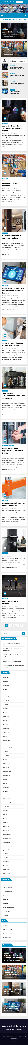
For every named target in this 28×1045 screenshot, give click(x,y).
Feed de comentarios (8, 933)
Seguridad (12, 89)
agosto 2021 (6, 806)
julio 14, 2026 (7, 455)
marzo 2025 (6, 716)
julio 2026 (5, 681)
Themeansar (14, 1038)
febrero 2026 (6, 697)
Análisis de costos (8, 887)
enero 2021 (6, 830)
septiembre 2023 (7, 748)
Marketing (5, 903)
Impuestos (5, 899)
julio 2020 (5, 854)
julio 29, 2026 (7, 348)
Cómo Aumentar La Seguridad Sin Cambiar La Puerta (12, 450)
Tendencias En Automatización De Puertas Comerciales (13, 395)
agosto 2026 (6, 677)
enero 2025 (6, 720)
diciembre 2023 (7, 740)
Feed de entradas (7, 929)
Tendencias (22, 61)
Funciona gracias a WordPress (9, 1036)
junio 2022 (5, 783)
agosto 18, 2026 (8, 36)
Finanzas (5, 895)
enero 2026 (6, 701)
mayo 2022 (6, 787)
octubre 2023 (6, 744)
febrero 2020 (6, 873)
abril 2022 (5, 791)
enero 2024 (6, 736)
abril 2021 (5, 818)
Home (14, 1041)
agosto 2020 (6, 850)
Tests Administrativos (14, 7)
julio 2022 (5, 779)
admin (16, 36)
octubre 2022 (6, 775)
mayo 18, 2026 (7, 508)
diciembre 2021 (7, 799)
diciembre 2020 (7, 834)
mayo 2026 (6, 685)
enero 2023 (6, 767)
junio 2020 (5, 857)
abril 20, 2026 (7, 556)
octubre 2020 (6, 842)
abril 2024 (5, 724)
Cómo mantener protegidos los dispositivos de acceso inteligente (16, 94)
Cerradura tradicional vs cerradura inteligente (17, 84)
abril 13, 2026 (7, 606)
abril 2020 (5, 865)
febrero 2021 (6, 826)
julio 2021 (5, 810)
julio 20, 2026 (7, 401)
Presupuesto (6, 911)
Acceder (5, 925)
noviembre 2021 (7, 803)
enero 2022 (6, 795)
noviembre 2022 (7, 771)
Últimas (5, 61)
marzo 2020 (6, 869)
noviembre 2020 (7, 838)
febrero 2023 (6, 763)
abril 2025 (5, 712)
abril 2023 (5, 759)
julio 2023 (5, 752)
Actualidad (5, 29)
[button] (22, 15)
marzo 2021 (6, 822)
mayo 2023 (6, 755)
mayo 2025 (6, 708)
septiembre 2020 (7, 846)
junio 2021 (5, 814)
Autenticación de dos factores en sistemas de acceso (12, 34)
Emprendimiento (7, 891)
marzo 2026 (6, 693)
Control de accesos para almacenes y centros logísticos (12, 52)
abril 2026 (5, 689)
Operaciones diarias (8, 907)
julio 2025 (5, 704)
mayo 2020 (6, 861)
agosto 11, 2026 (8, 54)
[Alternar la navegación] (25, 15)
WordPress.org (7, 937)
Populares (13, 61)
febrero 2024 (6, 732)
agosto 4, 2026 (8, 240)
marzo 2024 (6, 728)
